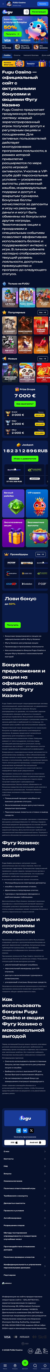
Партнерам (10, 1275)
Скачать (42, 4)
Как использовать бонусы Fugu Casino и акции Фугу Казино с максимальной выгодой (25, 653)
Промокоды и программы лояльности (24, 647)
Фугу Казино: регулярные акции (21, 643)
